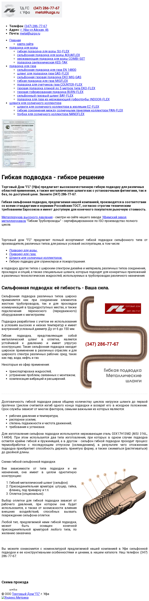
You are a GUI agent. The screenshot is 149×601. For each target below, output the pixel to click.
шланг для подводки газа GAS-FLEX (43, 73)
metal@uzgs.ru (30, 33)
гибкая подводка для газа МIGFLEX (42, 81)
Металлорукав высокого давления (27, 217)
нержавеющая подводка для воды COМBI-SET (51, 59)
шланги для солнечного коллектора (35, 103)
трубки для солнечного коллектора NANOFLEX (50, 114)
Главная (15, 40)
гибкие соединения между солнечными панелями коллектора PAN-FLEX (70, 110)
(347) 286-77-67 (35, 26)
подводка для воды (23, 48)
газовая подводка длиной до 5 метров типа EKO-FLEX (56, 88)
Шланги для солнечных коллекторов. (35, 258)
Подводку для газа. (22, 254)
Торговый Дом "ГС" (26, 594)
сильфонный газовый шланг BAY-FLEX (45, 95)
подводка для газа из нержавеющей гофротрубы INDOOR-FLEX (63, 99)
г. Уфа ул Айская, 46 (34, 30)
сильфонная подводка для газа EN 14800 (46, 70)
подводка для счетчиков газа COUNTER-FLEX (49, 84)
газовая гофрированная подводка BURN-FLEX (50, 92)
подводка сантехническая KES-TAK (42, 62)
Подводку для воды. (23, 250)
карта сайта (25, 44)
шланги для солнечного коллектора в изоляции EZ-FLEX (58, 107)
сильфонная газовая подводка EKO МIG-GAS (49, 77)
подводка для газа (22, 66)
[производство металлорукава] (19, 167)
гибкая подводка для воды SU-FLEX (43, 51)
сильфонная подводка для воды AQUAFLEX (48, 55)
